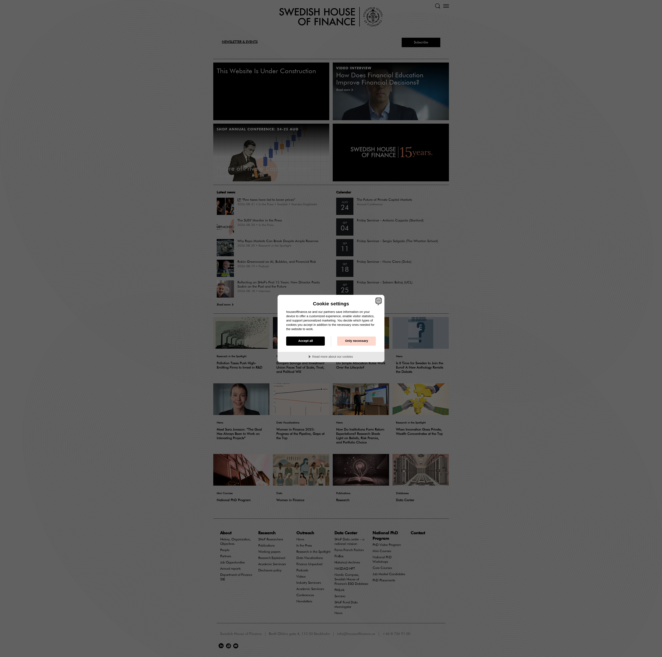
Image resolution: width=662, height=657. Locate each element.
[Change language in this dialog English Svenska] (378, 301)
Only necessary (356, 341)
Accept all (305, 341)
